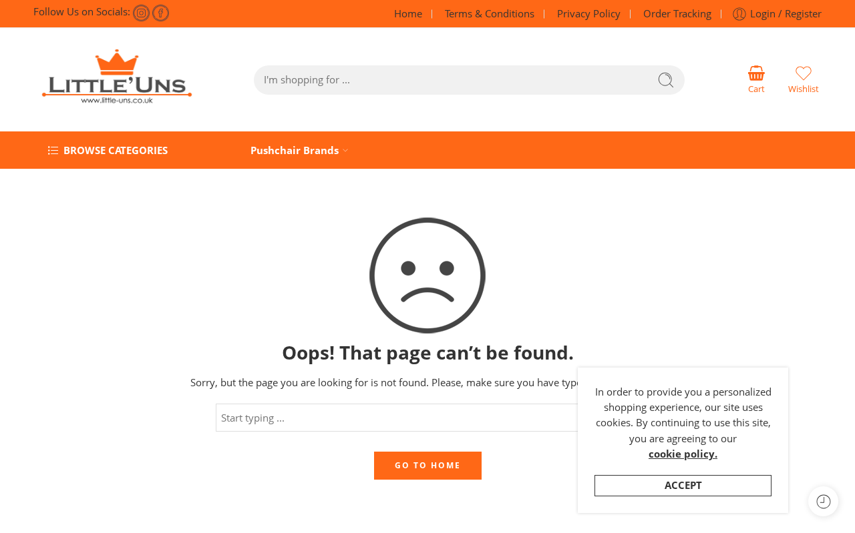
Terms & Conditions (489, 13)
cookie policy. (683, 454)
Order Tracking (677, 13)
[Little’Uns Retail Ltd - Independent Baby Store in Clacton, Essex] (116, 79)
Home (408, 13)
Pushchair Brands (294, 150)
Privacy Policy (589, 13)
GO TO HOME (428, 465)
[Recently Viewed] (823, 501)
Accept (683, 485)
